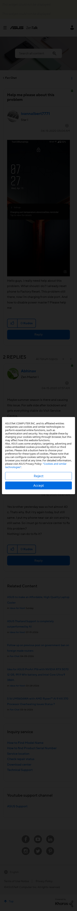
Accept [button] (38, 485)
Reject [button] (38, 476)
